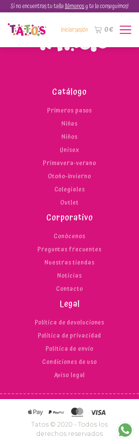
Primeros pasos (69, 110)
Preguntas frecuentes (69, 249)
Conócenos (69, 236)
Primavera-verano (69, 163)
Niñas (69, 123)
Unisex (69, 150)
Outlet (69, 202)
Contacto (69, 289)
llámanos (74, 6)
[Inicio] (27, 29)
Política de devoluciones (69, 322)
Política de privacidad (70, 335)
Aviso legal (69, 375)
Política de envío (69, 348)
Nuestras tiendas (69, 262)
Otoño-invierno (69, 176)
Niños (69, 137)
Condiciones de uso (69, 362)
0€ (109, 30)
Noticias (69, 275)
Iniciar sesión (74, 30)
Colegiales (69, 189)
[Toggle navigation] (122, 30)
